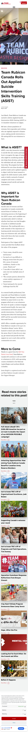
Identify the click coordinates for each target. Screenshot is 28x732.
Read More (4, 439)
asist (14, 403)
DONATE (24, 3)
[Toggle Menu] (14, 7)
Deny (14, 722)
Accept (14, 718)
